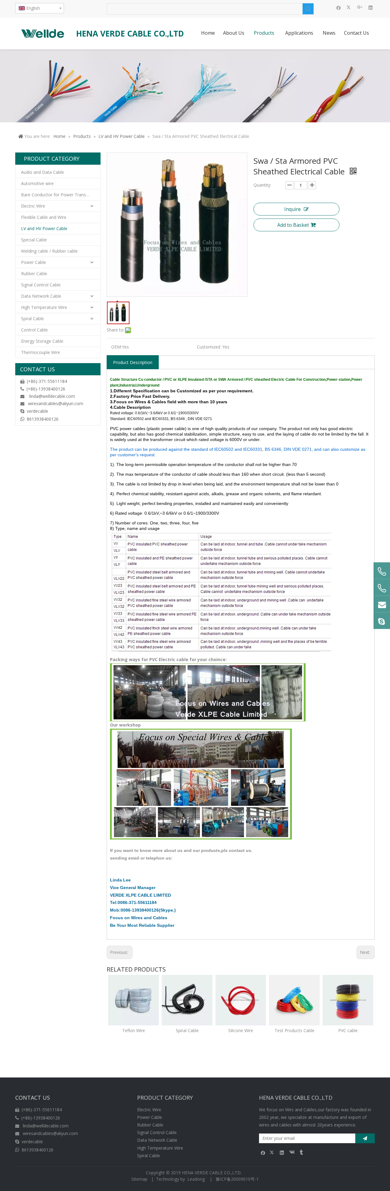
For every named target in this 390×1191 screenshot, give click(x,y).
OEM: (116, 347)
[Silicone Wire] (240, 1000)
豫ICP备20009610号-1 (237, 1179)
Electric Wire (33, 206)
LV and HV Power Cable (44, 228)
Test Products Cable (294, 1030)
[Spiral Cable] (187, 1000)
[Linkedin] (370, 7)
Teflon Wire (133, 1030)
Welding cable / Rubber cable (49, 251)
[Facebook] (338, 7)
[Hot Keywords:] (308, 8)
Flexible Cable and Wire (43, 217)
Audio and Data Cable (42, 172)
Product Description (132, 362)
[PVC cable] (348, 1000)
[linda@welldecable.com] (382, 603)
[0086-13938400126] (382, 588)
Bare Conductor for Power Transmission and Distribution (60, 195)
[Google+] (360, 7)
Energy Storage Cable (42, 341)
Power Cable (33, 262)
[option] (133, 1004)
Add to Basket (293, 225)
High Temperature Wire (44, 307)
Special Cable (34, 240)
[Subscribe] (365, 1138)
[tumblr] (301, 1152)
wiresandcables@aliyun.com (55, 403)
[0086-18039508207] (382, 571)
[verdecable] (382, 620)
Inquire (292, 209)
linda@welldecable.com (52, 396)
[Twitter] (349, 7)
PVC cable (348, 1030)
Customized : (209, 347)
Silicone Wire (240, 1030)
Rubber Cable (34, 273)
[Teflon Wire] (133, 1000)
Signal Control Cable (41, 285)
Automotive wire (37, 183)
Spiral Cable (32, 318)
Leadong (196, 1179)
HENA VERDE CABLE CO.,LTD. (213, 1172)
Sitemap (139, 1179)
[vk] (291, 1152)
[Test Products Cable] (294, 1000)
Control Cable (34, 330)
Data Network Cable (41, 296)
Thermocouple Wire (40, 352)
